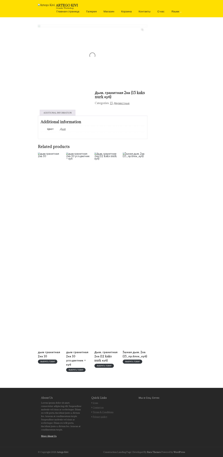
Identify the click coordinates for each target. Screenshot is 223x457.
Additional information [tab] (57, 113)
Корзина (126, 11)
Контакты (144, 11)
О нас (161, 11)
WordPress (179, 452)
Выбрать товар (47, 361)
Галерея (91, 11)
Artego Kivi (67, 5)
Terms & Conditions (103, 412)
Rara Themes (154, 452)
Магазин (108, 11)
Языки (175, 11)
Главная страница (67, 11)
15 (111, 103)
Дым (63, 129)
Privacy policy (100, 416)
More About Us (49, 436)
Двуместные (122, 103)
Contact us (98, 407)
